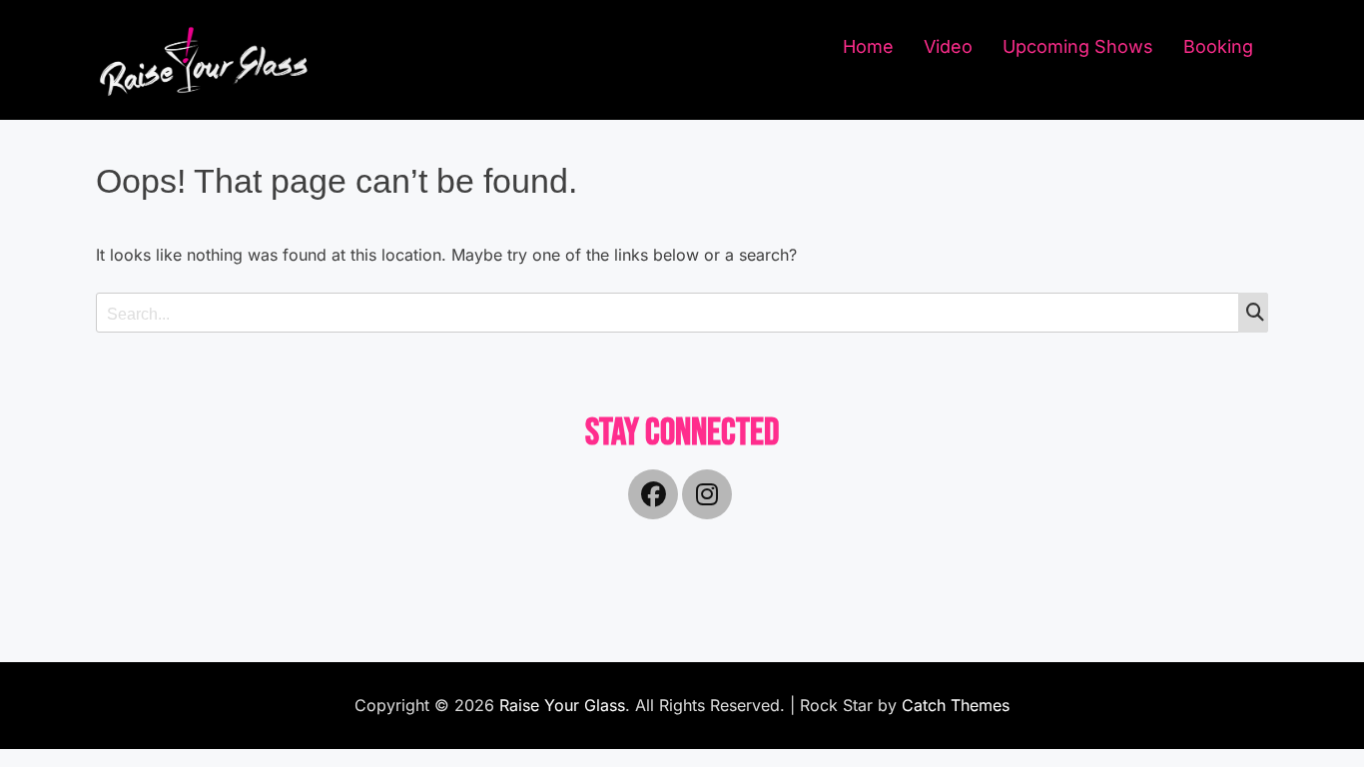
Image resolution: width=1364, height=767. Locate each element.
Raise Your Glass (562, 705)
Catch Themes (956, 705)
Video (948, 46)
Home (868, 46)
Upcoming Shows (1078, 46)
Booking (1218, 46)
